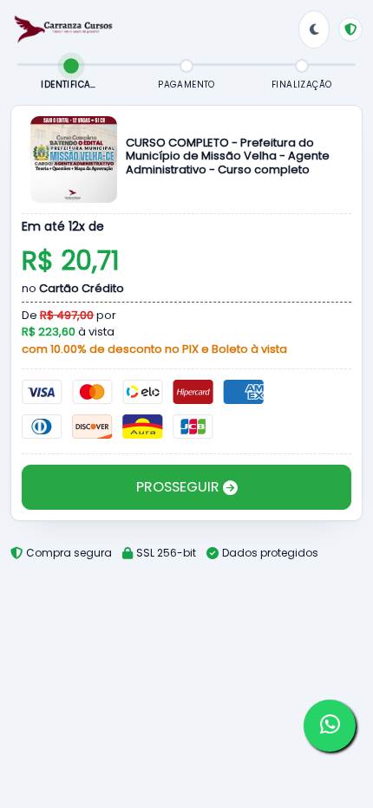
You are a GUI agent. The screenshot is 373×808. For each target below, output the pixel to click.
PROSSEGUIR (179, 487)
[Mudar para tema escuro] (314, 29)
